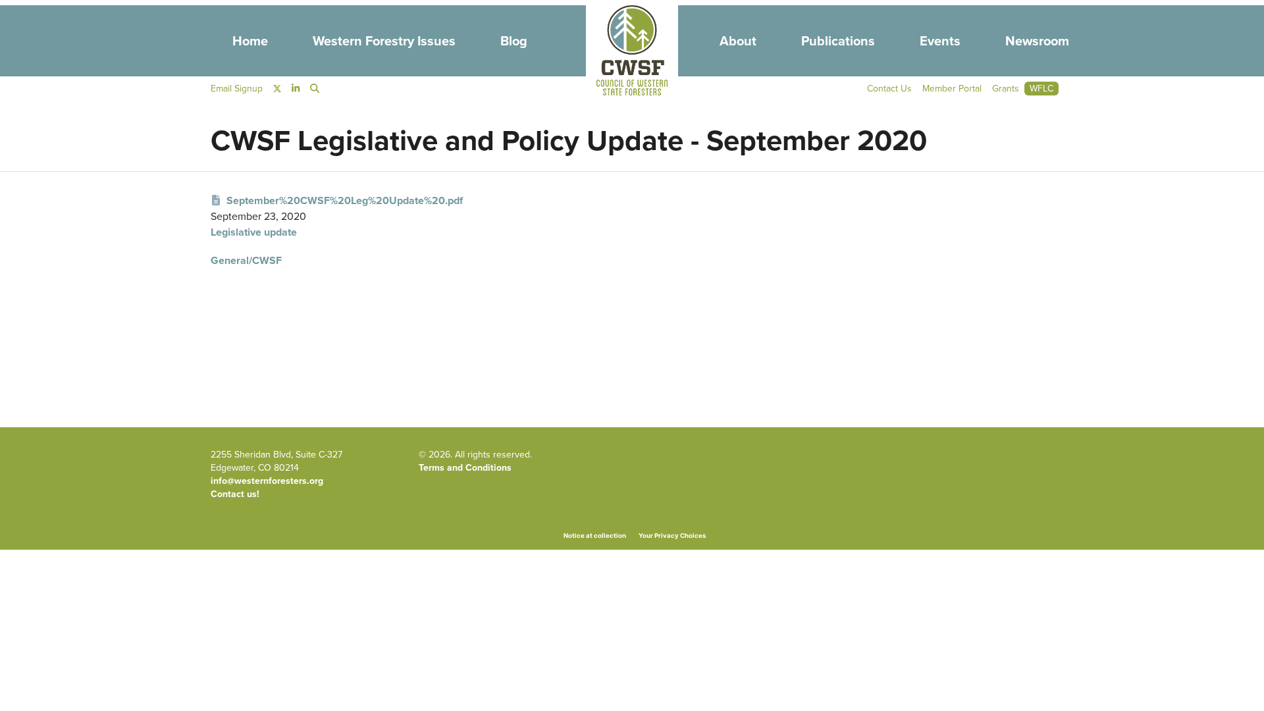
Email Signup (237, 88)
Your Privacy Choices (672, 535)
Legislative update (254, 232)
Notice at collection (595, 535)
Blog (513, 41)
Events (940, 41)
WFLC (1041, 88)
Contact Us (889, 88)
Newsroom (1037, 41)
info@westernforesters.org (267, 481)
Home (250, 41)
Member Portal (952, 88)
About (738, 41)
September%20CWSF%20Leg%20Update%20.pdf (344, 200)
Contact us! (235, 494)
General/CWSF (246, 260)
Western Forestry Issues (384, 41)
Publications (838, 41)
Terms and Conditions (465, 468)
